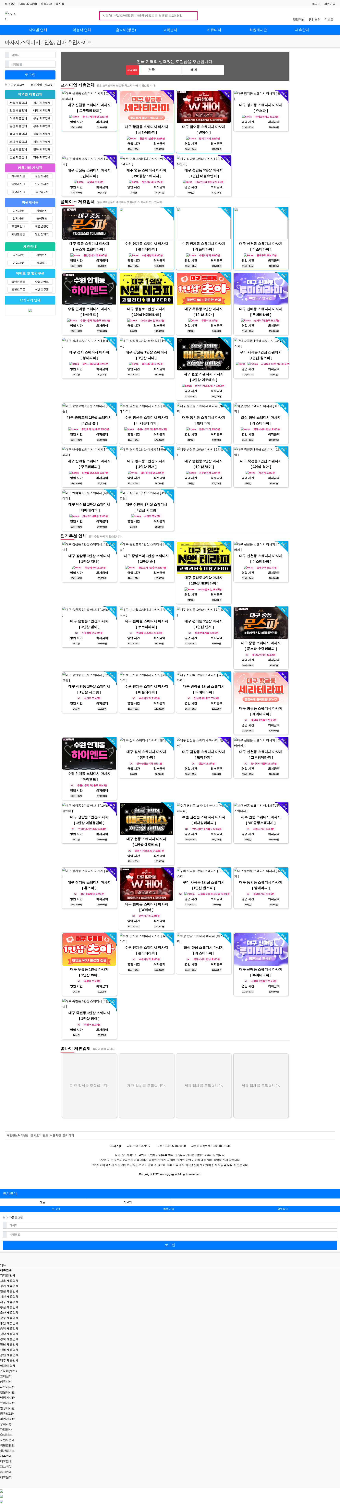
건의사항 (18, 218)
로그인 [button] (56, 1208)
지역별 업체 (8, 1275)
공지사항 (18, 210)
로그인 (316, 3)
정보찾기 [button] (282, 1208)
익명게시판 (18, 184)
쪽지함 (60, 3)
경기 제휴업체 (42, 102)
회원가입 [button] (168, 1208)
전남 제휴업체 (18, 149)
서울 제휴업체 (18, 102)
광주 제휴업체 (42, 126)
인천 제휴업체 (18, 110)
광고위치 (6, 1466)
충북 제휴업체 (42, 133)
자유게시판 (18, 176)
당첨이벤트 (42, 281)
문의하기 (68, 1135)
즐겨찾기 (10, 3)
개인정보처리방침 (18, 1135)
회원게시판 (7, 1418)
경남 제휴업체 (18, 141)
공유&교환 (42, 191)
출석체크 (46, 3)
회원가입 (329, 3)
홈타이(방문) (8, 1371)
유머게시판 (42, 184)
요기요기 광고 (39, 1135)
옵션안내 (6, 1472)
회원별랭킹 (42, 226)
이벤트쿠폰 (42, 289)
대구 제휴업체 (18, 118)
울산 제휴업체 (18, 126)
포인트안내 (18, 226)
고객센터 (6, 1376)
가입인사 (41, 210)
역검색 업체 (8, 1365)
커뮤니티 (6, 1381)
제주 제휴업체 (42, 157)
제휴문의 (6, 1477)
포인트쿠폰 (18, 289)
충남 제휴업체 (18, 133)
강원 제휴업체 (18, 157)
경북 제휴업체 (42, 141)
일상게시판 (18, 191)
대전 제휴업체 (42, 110)
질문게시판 (42, 176)
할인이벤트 (18, 281)
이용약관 (55, 1135)
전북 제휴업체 (42, 149)
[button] (127, 1202)
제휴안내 (6, 1456)
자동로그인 (18, 84)
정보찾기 (49, 84)
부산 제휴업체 (42, 118)
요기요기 (10, 1194)
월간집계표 (42, 234)
